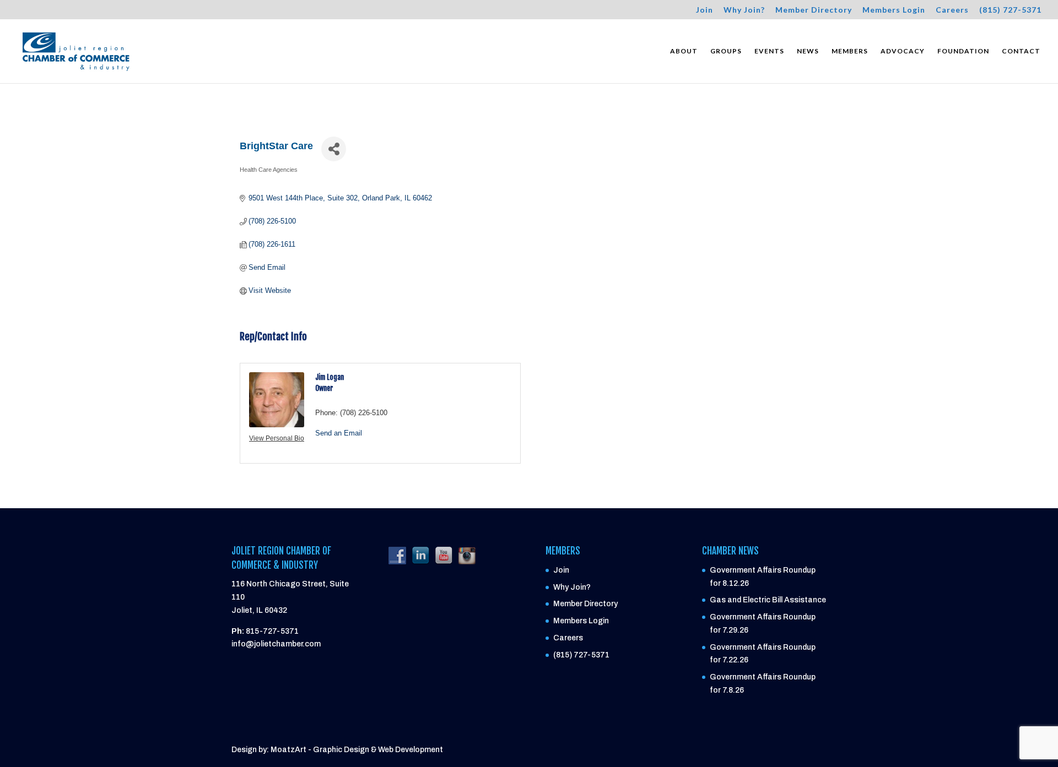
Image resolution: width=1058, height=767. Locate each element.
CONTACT (1021, 51)
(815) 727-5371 (1010, 10)
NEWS (808, 51)
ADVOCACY (903, 51)
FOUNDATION (963, 51)
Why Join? (744, 10)
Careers (952, 10)
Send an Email (338, 433)
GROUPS (726, 51)
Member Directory (813, 10)
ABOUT (684, 51)
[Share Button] (333, 149)
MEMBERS (850, 51)
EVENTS (769, 51)
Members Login (893, 10)
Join (704, 10)
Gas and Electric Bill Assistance (768, 600)
